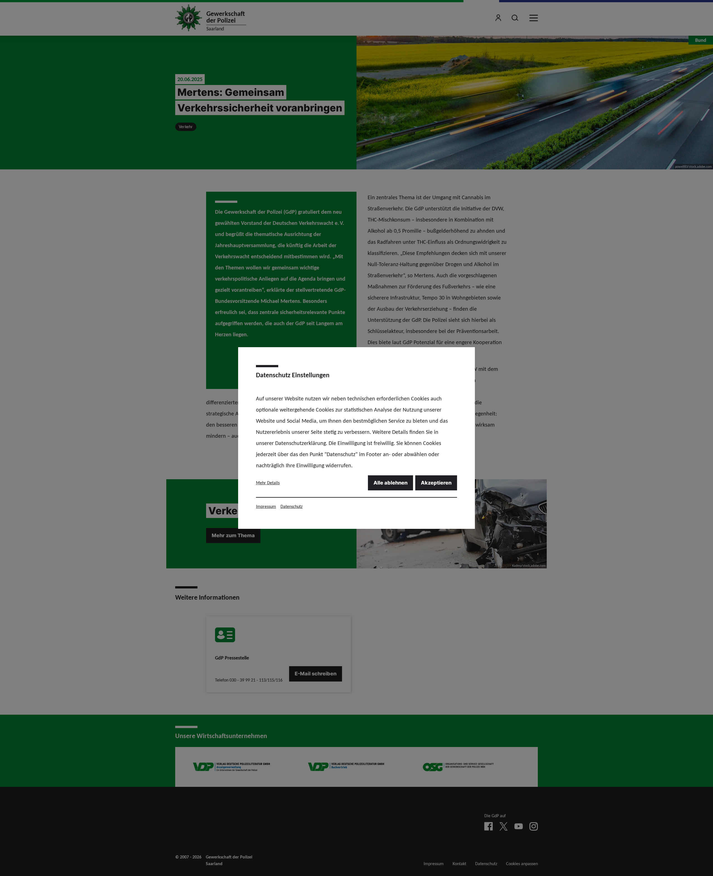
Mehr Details (268, 482)
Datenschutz (291, 506)
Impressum (266, 506)
